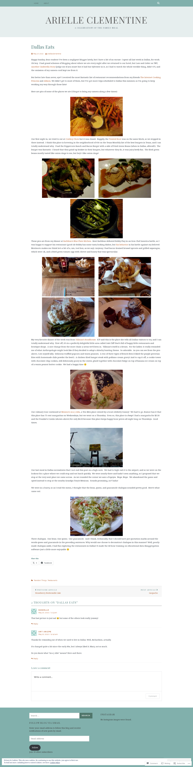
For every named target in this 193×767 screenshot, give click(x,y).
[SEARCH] (158, 3)
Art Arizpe (44, 632)
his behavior (122, 244)
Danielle (43, 610)
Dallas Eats (42, 47)
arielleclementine (54, 54)
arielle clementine (96, 20)
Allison (47, 81)
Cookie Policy (55, 762)
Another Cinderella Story (43, 66)
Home (36, 3)
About (46, 3)
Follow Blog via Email (45, 722)
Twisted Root (115, 139)
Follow (35, 747)
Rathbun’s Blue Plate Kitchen (77, 241)
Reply (35, 624)
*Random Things (40, 580)
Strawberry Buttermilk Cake (48, 591)
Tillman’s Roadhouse (86, 339)
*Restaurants (52, 580)
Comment (152, 696)
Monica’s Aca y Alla (70, 412)
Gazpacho (149, 591)
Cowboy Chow (72, 139)
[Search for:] (54, 715)
